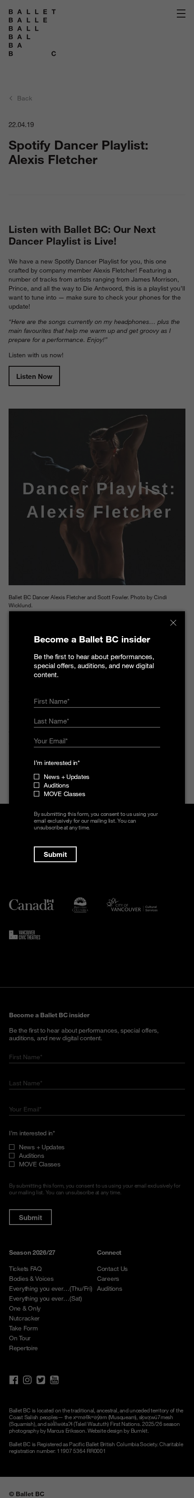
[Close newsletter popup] (173, 622)
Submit (55, 854)
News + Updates (66, 776)
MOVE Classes (64, 793)
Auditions (56, 785)
